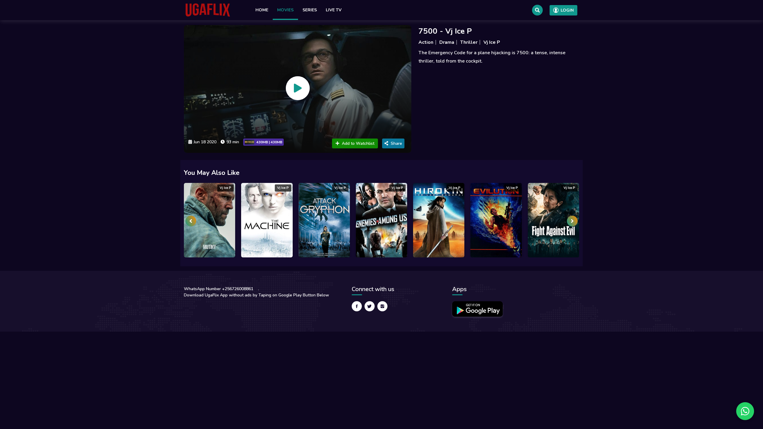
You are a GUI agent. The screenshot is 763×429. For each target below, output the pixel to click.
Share (396, 143)
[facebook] (357, 306)
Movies (285, 10)
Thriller (468, 42)
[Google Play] (477, 309)
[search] (537, 10)
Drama (446, 42)
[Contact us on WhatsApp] (745, 411)
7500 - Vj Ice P (445, 31)
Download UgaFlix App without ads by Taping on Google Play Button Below (256, 295)
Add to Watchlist (358, 143)
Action (425, 42)
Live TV (334, 10)
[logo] (208, 10)
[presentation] (190, 221)
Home (261, 10)
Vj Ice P (491, 42)
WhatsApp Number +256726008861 (218, 289)
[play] (298, 88)
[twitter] (370, 306)
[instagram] (382, 306)
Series (310, 10)
